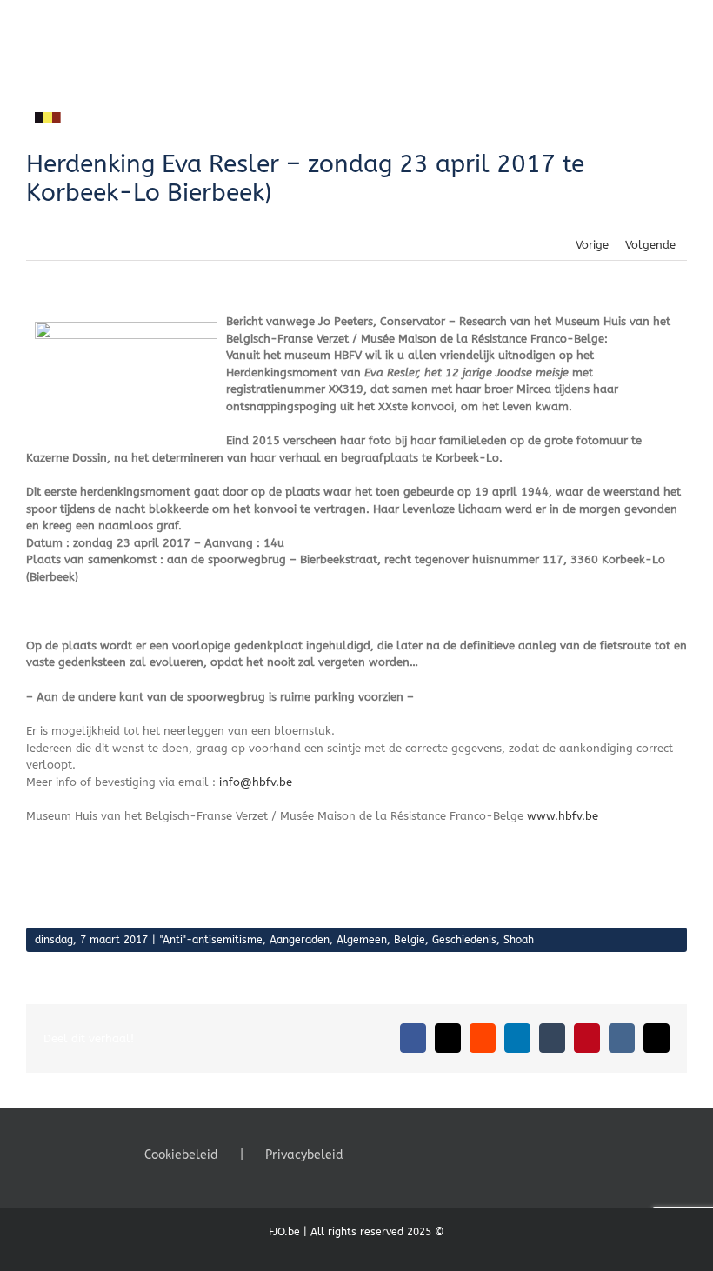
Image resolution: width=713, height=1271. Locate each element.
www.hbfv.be (562, 815)
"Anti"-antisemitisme (211, 940)
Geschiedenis (464, 940)
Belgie (409, 940)
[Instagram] (421, 1154)
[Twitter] (398, 1154)
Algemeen (362, 940)
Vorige (592, 244)
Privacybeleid (304, 1155)
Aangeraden (300, 940)
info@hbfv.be (255, 782)
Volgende (650, 244)
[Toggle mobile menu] (680, 26)
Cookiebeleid (181, 1155)
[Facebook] (375, 1154)
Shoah (518, 940)
